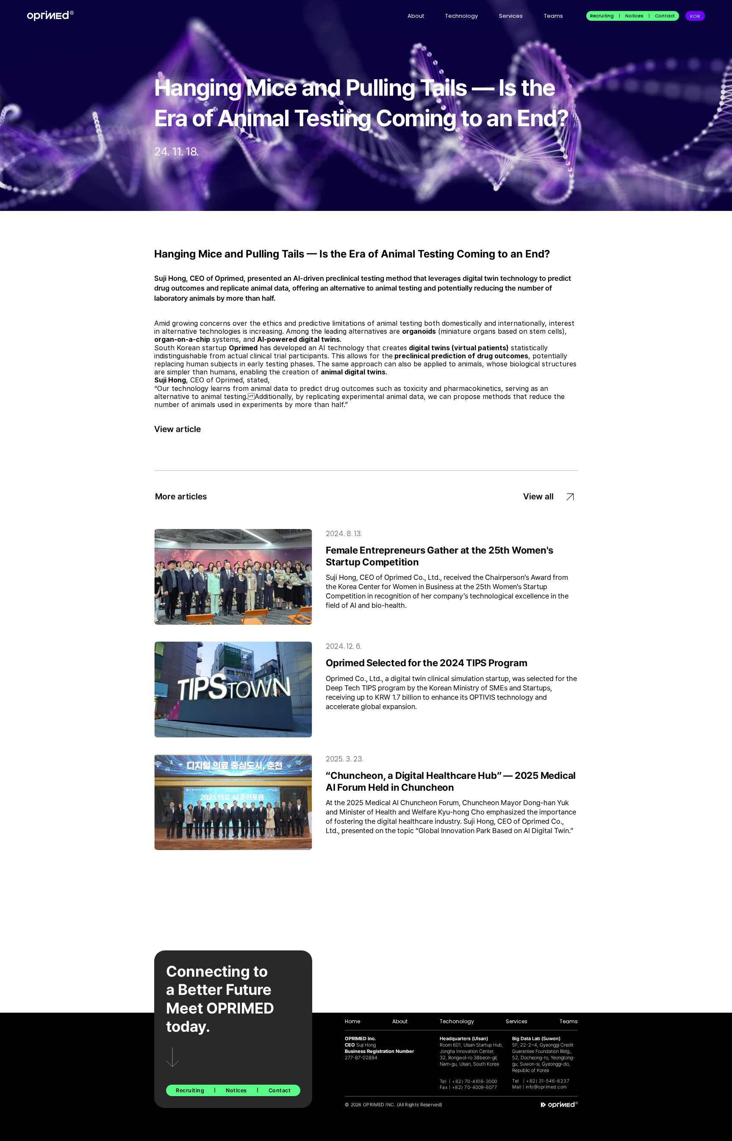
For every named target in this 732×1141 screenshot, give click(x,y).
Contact (665, 15)
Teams (553, 16)
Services (511, 16)
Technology (461, 16)
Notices (634, 15)
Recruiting (602, 15)
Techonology (457, 1021)
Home (352, 1021)
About (416, 16)
